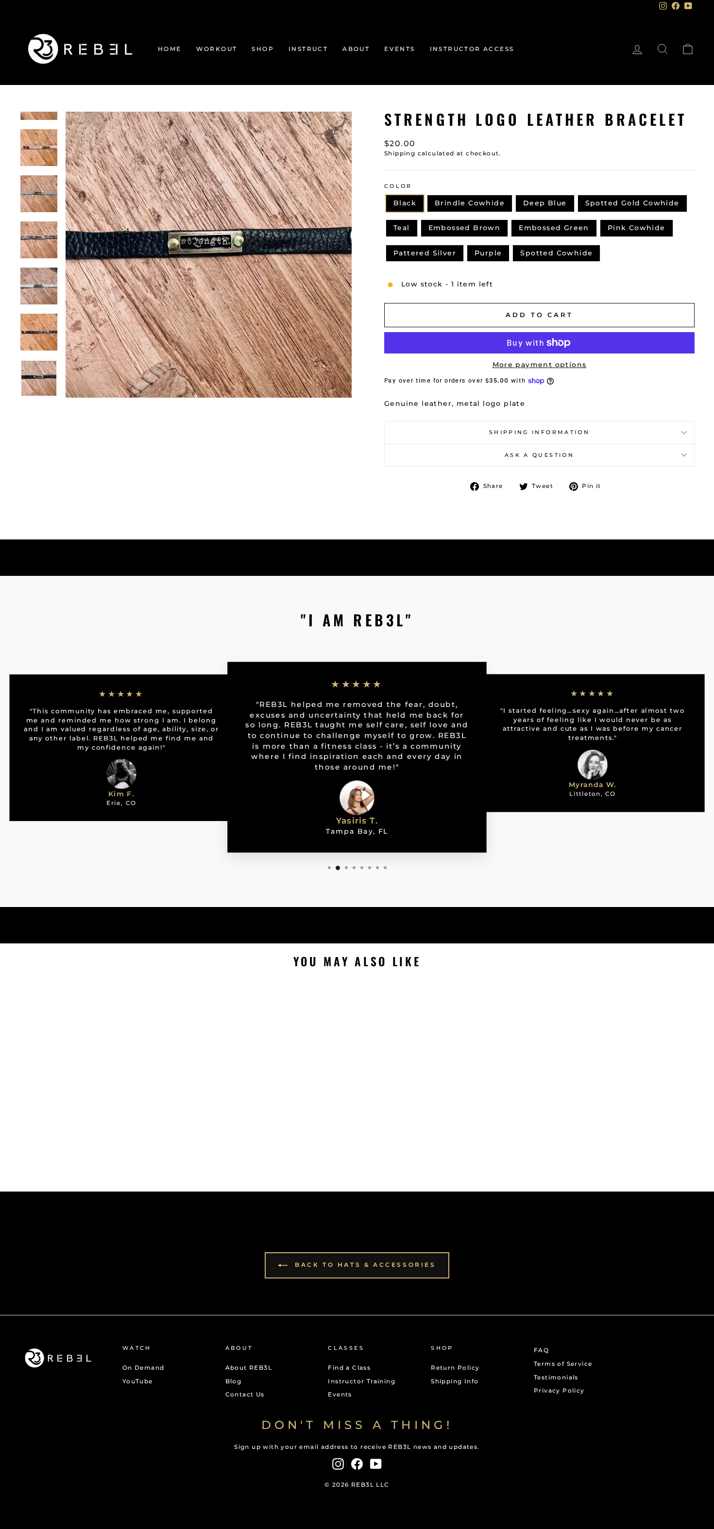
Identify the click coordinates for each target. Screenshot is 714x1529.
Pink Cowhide (636, 227)
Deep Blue (545, 203)
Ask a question (539, 455)
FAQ (541, 1350)
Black (404, 203)
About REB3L (248, 1367)
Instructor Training (361, 1381)
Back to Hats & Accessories (363, 1265)
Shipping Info (454, 1381)
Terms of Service (563, 1363)
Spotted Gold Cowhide (632, 203)
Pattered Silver (424, 253)
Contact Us (245, 1394)
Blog (233, 1381)
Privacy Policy (559, 1390)
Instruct (308, 48)
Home (170, 48)
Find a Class (349, 1367)
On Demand (143, 1367)
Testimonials (556, 1377)
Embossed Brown (464, 227)
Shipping (399, 153)
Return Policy (455, 1367)
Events (399, 48)
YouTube (137, 1381)
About (356, 48)
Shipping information (539, 432)
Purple (488, 253)
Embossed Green (554, 227)
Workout (217, 48)
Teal (401, 227)
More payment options (540, 364)
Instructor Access (472, 48)
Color (398, 186)
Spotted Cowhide (556, 253)
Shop (263, 48)
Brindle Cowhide (470, 203)
